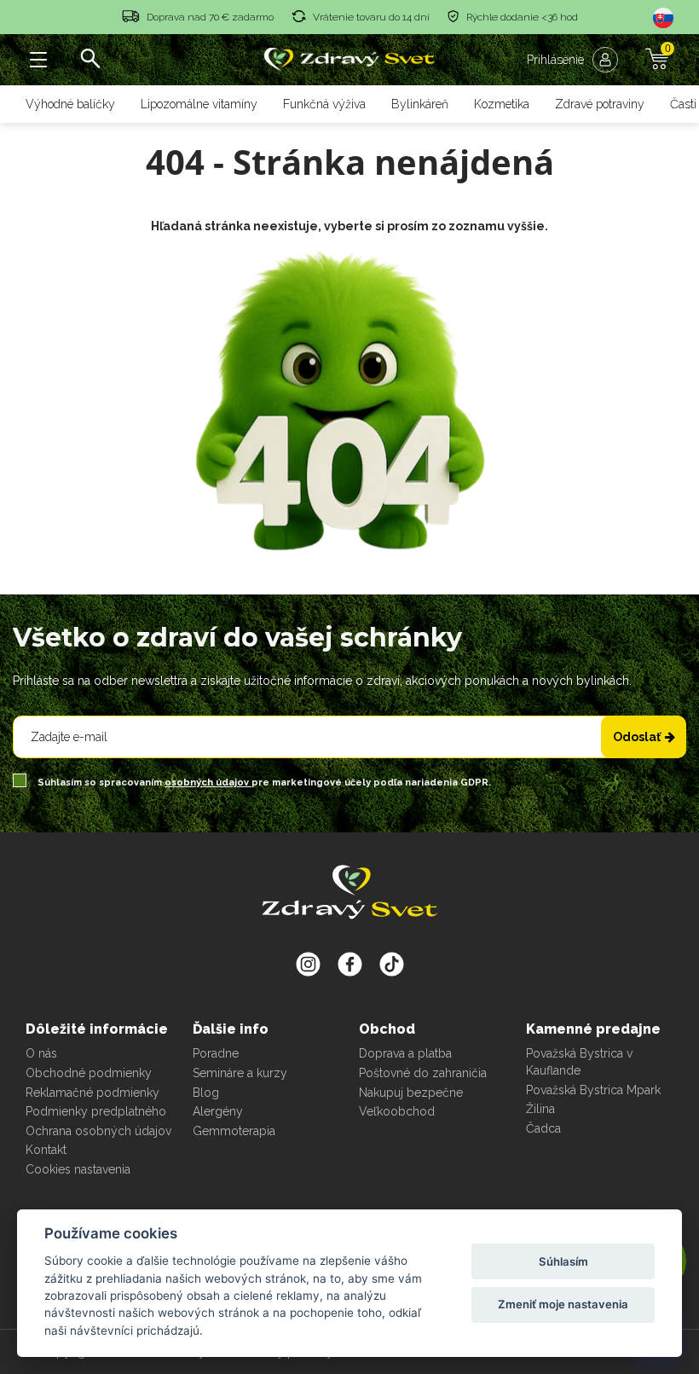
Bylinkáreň (419, 104)
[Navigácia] (38, 59)
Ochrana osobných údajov (98, 1131)
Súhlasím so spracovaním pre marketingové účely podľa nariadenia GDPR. (263, 782)
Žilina (540, 1109)
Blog (206, 1092)
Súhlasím (563, 1261)
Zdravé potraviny (599, 104)
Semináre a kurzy (240, 1073)
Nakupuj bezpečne (411, 1092)
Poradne (216, 1053)
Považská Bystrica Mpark (593, 1090)
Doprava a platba (405, 1053)
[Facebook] (391, 964)
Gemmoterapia (234, 1131)
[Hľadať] (89, 59)
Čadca (543, 1128)
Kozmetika (501, 104)
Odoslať (637, 737)
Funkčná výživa (324, 104)
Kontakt (46, 1150)
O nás (41, 1053)
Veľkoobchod (397, 1111)
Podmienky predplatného (96, 1111)
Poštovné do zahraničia (423, 1073)
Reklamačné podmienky (92, 1092)
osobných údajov (208, 782)
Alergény (218, 1111)
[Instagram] (308, 964)
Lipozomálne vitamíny (199, 104)
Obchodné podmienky (89, 1073)
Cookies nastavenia (78, 1169)
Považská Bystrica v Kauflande (579, 1061)
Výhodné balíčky (70, 104)
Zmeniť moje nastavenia (563, 1304)
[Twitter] (350, 964)
